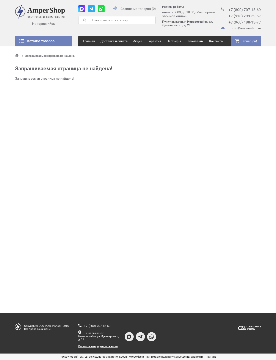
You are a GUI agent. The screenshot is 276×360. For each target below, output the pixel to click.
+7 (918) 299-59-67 (245, 16)
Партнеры (174, 41)
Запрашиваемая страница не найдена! (50, 55)
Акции (137, 41)
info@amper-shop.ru (246, 28)
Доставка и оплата (114, 41)
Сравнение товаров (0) (138, 9)
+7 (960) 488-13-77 (245, 22)
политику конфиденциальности (182, 356)
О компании (195, 41)
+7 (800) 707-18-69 (245, 10)
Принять (210, 356)
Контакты (216, 41)
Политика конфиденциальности (98, 346)
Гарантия (154, 41)
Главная (89, 41)
